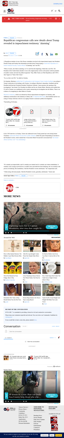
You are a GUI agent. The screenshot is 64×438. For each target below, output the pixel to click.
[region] (32, 346)
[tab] (8, 337)
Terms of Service (23, 407)
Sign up (57, 326)
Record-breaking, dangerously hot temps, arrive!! (36, 19)
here (35, 320)
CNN (6, 53)
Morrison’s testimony (9, 94)
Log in (53, 326)
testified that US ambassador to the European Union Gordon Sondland (34, 81)
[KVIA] (13, 11)
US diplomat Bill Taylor (39, 96)
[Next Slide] (59, 117)
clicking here (8, 317)
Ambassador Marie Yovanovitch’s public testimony (22, 135)
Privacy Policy (22, 409)
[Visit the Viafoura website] (56, 366)
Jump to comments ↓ (9, 180)
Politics (17, 175)
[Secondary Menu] (6, 10)
